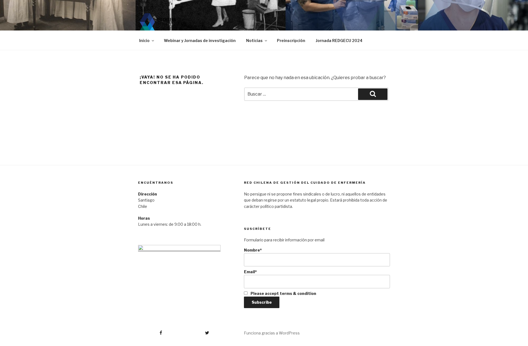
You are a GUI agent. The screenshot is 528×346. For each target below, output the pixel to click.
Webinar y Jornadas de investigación (200, 40)
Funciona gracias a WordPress (272, 333)
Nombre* (253, 250)
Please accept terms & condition (283, 293)
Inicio (144, 40)
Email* (250, 271)
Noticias (254, 40)
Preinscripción (291, 40)
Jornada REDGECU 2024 (339, 40)
